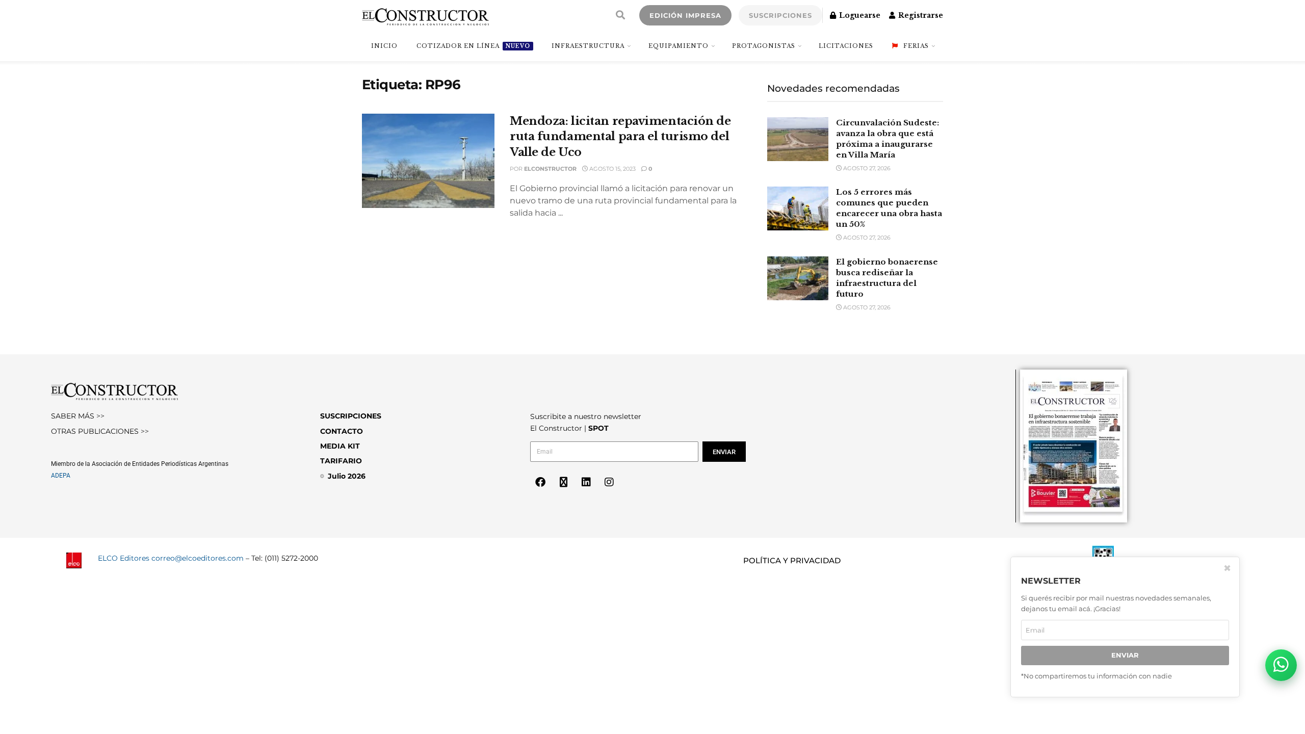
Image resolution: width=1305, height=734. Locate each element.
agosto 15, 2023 (612, 168)
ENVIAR (1125, 655)
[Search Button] (620, 15)
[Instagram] (609, 482)
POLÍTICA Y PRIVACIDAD (792, 560)
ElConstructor (550, 168)
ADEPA (60, 475)
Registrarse (919, 15)
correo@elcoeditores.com (197, 558)
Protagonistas (763, 45)
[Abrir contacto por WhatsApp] (1281, 665)
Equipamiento (678, 45)
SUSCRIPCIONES (780, 15)
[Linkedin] (586, 482)
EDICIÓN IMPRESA (685, 15)
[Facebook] (540, 482)
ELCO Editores (123, 558)
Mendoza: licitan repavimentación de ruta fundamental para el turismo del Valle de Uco (620, 137)
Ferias (916, 45)
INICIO (384, 45)
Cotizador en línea (473, 45)
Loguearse (858, 15)
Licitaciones (846, 45)
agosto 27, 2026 (866, 168)
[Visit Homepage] (425, 15)
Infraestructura (588, 45)
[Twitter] (563, 482)
